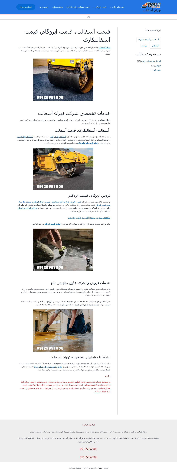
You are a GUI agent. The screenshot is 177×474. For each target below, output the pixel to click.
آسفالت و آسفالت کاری (148, 39)
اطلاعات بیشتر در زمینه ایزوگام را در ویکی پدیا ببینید (89, 217)
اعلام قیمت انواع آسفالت (87, 143)
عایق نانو (144, 46)
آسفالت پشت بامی (58, 136)
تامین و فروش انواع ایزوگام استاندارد (66, 202)
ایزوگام (155, 45)
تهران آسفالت (152, 10)
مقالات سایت (57, 7)
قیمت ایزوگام (101, 7)
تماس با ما (44, 7)
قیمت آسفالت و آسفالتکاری (77, 7)
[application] (111, 7)
